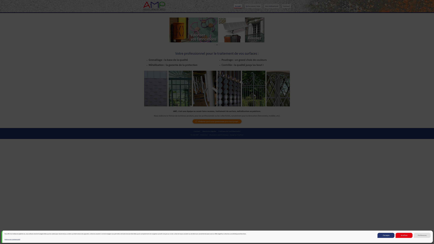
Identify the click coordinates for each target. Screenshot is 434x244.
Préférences (422, 235)
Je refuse (404, 235)
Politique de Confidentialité (12, 239)
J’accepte (386, 235)
